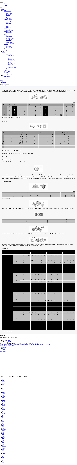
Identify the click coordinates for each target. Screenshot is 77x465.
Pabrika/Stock (6, 70)
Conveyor (3, 51)
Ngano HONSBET (6, 72)
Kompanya (3, 52)
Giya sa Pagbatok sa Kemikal (11, 65)
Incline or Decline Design (11, 62)
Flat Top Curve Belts (9, 13)
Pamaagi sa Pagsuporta (10, 59)
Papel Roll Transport (8, 32)
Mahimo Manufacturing (7, 45)
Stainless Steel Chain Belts (7, 18)
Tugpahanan (7, 35)
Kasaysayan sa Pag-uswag (7, 69)
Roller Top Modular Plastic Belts (10, 14)
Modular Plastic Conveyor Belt (18, 344)
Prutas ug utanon (8, 24)
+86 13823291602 (4, 3)
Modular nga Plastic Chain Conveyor (45, 344)
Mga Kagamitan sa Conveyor (8, 19)
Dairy (6, 25)
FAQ (6, 68)
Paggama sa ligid (6, 37)
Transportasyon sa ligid (9, 40)
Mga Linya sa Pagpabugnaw (10, 38)
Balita (3, 75)
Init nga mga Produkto (35, 343)
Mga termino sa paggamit (11, 345)
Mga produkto (4, 10)
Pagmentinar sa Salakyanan (9, 30)
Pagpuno (7, 41)
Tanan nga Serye (8, 15)
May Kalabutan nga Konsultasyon (10, 74)
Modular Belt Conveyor (36, 344)
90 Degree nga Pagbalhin (9, 33)
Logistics (5, 34)
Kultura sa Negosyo (7, 71)
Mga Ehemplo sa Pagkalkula (11, 67)
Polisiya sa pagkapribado (3, 345)
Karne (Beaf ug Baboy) (9, 21)
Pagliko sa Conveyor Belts (11, 63)
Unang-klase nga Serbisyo (11, 55)
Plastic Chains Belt (6, 17)
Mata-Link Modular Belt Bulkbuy (27, 344)
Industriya (3, 20)
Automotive (5, 28)
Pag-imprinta (6, 44)
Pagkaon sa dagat (8, 23)
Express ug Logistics (9, 36)
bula (6, 50)
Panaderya (7, 26)
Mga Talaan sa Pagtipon (9, 47)
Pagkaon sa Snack (8, 27)
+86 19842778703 (4, 5)
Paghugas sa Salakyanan (9, 29)
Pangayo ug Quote (6, 78)
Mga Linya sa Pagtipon (9, 39)
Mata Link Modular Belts (3, 344)
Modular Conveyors (11, 344)
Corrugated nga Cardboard (7, 31)
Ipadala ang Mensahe (3, 351)
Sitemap (39, 343)
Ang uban (5, 49)
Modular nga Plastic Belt (7, 11)
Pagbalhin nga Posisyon (10, 64)
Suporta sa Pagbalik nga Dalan (11, 61)
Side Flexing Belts (8, 12)
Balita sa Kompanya (7, 76)
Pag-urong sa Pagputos (9, 42)
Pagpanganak (9, 58)
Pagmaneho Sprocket (10, 57)
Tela (4, 48)
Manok (7, 22)
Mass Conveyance (8, 46)
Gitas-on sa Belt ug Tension (11, 60)
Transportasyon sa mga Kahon (10, 43)
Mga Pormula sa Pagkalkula (11, 66)
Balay (3, 9)
